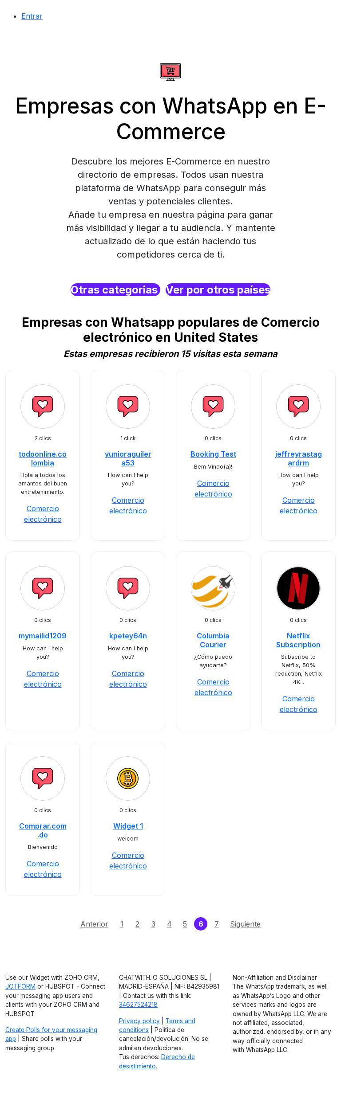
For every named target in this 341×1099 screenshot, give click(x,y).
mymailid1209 (43, 635)
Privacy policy (139, 1021)
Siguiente (245, 923)
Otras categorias (115, 289)
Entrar (32, 16)
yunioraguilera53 (128, 458)
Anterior (94, 923)
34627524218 (138, 1004)
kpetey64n (128, 635)
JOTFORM (20, 986)
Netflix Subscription (298, 640)
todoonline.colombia (43, 458)
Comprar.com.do (43, 830)
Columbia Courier (213, 640)
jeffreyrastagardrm (298, 458)
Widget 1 (128, 825)
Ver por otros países (218, 289)
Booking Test (213, 454)
